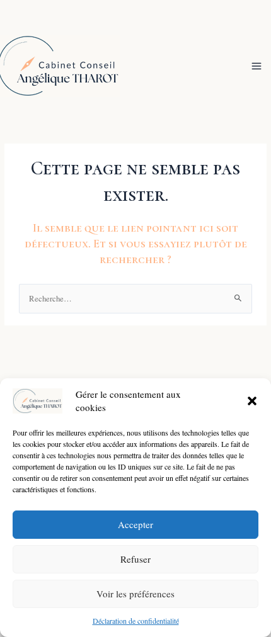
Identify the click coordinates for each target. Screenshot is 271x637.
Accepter (135, 524)
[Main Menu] (256, 65)
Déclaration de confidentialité (136, 621)
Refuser (135, 559)
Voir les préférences (135, 593)
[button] (252, 401)
